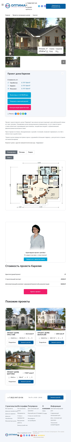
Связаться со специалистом (55, 6)
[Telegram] (21, 114)
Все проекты (9, 408)
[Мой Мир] (25, 114)
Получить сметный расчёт (19, 101)
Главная (7, 15)
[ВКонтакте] (16, 114)
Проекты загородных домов (21, 15)
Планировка (11, 152)
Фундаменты (21, 413)
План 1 (9, 157)
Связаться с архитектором (35, 259)
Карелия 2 (39, 143)
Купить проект (35, 291)
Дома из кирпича (10, 413)
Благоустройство (22, 425)
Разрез (30, 152)
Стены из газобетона (34, 416)
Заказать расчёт (26, 342)
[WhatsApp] (23, 114)
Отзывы (44, 413)
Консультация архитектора (19, 107)
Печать (11, 114)
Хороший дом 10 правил (35, 413)
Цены (43, 411)
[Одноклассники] (18, 114)
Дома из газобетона (11, 411)
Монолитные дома (10, 421)
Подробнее (12, 342)
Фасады (22, 152)
